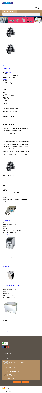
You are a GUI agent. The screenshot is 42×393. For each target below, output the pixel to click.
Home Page (20, 10)
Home (5, 69)
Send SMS (26, 382)
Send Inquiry (18, 382)
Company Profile (28, 10)
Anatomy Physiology (8, 72)
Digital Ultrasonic (7, 220)
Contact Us (36, 10)
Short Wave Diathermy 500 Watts (11, 285)
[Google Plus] (8, 347)
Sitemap (6, 358)
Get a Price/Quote (6, 79)
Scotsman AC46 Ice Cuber (9, 252)
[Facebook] (3, 347)
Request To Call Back (7, 68)
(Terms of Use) (9, 388)
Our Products (8, 11)
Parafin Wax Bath (7, 317)
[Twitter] (5, 347)
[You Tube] (6, 347)
